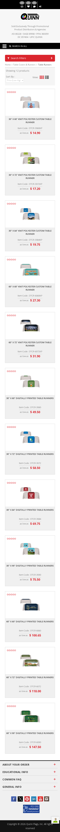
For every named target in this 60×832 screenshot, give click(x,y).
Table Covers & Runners (24, 64)
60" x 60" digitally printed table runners (30, 621)
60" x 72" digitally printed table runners (30, 677)
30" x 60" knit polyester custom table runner (30, 121)
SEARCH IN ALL (19, 46)
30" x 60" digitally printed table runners (30, 398)
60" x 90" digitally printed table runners (30, 733)
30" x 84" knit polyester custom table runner (30, 232)
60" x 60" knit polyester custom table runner (30, 288)
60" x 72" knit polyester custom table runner (30, 344)
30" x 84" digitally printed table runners (30, 509)
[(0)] (22, 6)
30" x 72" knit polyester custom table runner (30, 176)
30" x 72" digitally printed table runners (30, 454)
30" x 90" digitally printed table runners (30, 565)
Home (8, 64)
